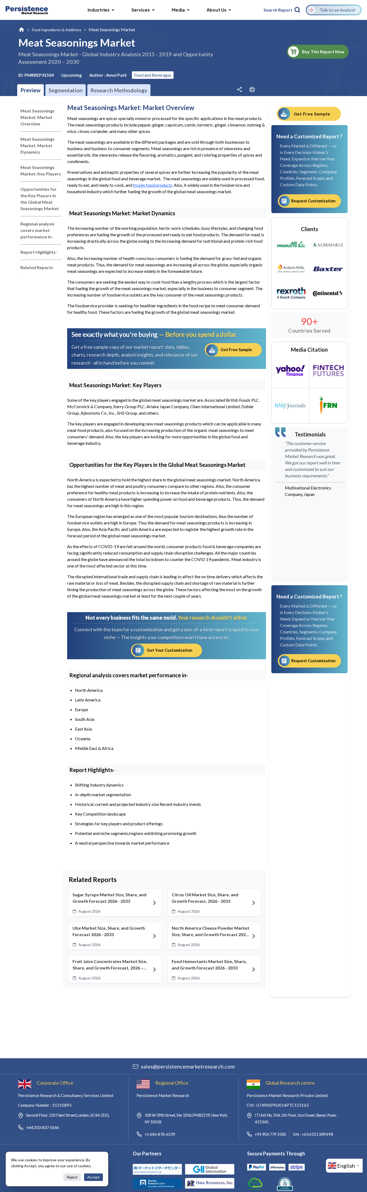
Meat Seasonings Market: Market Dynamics (37, 145)
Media (178, 10)
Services (140, 10)
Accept (93, 1177)
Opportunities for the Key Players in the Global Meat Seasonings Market (39, 198)
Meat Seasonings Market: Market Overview (37, 117)
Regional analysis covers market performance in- (37, 230)
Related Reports (36, 267)
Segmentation (65, 90)
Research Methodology (119, 90)
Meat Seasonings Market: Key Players (40, 170)
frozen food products (152, 185)
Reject (72, 1177)
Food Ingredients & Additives (56, 29)
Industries (99, 10)
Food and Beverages (152, 74)
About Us (216, 10)
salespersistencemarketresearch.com (188, 1066)
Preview (30, 90)
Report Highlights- (38, 252)
